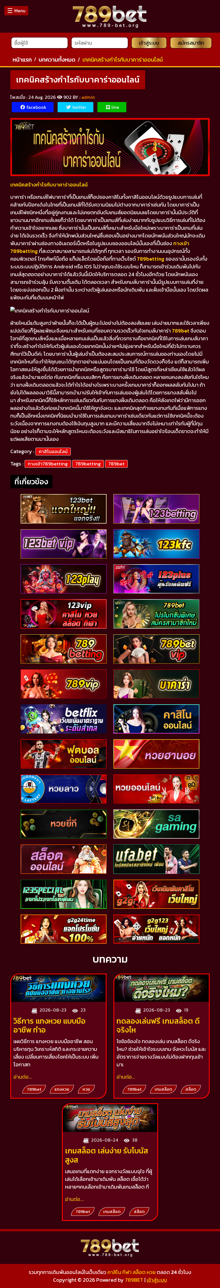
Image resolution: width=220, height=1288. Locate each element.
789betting (88, 463)
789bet (116, 463)
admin (88, 97)
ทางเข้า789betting (48, 463)
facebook (36, 107)
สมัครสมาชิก (191, 43)
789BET (134, 1280)
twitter (79, 107)
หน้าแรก (22, 59)
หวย (151, 1272)
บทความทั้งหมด (57, 59)
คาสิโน (114, 1272)
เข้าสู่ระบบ (149, 43)
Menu (16, 10)
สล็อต (139, 1272)
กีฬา (126, 1272)
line (115, 107)
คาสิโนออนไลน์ (53, 451)
